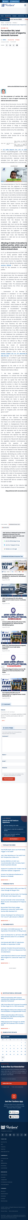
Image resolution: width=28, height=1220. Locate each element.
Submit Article (4, 1193)
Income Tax (8, 16)
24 (3, 1054)
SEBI (2, 1161)
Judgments (4, 1179)
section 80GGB (6, 265)
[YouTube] (10, 1134)
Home (2, 16)
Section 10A (6, 527)
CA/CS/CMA (4, 1168)
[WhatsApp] (21, 1134)
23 (25, 1051)
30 (25, 1054)
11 (6, 1048)
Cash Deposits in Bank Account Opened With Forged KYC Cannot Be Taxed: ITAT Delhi (13, 957)
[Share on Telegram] (17, 45)
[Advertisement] (14, 69)
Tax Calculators (5, 1184)
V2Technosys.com (5, 1208)
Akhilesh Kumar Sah (15, 524)
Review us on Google (11, 549)
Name (4, 754)
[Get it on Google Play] (14, 1112)
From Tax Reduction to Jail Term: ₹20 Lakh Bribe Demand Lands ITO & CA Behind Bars (14, 936)
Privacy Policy (4, 1211)
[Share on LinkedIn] (10, 45)
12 (10, 1048)
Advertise (3, 1196)
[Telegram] (25, 1134)
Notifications (4, 1175)
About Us (3, 1191)
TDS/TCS (3, 1149)
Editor (4, 40)
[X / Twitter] (6, 1134)
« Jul (2, 1060)
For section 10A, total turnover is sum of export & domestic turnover (13, 33)
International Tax (5, 1151)
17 (2, 1051)
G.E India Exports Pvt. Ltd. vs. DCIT (15, 149)
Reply (3, 720)
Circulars (3, 1177)
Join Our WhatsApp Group (12, 541)
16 (25, 1048)
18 (6, 1051)
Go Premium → (14, 839)
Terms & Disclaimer (13, 1211)
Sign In (23, 1)
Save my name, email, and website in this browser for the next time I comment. (14, 774)
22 (21, 1051)
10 (2, 1048)
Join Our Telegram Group (12, 545)
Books (6, 1)
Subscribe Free (7, 1083)
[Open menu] (25, 5)
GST (2, 1144)
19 (10, 1051)
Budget (14, 16)
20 (14, 1051)
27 (14, 1054)
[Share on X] (6, 45)
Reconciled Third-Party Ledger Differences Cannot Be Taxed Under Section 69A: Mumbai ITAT (12, 909)
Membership (4, 1201)
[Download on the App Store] (14, 1116)
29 (21, 1054)
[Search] (26, 16)
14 (17, 1048)
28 (17, 1054)
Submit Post (15, 1)
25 (6, 1054)
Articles (15, 22)
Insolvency (3, 1165)
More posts (4, 880)
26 (10, 1054)
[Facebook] (2, 1134)
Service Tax (21, 16)
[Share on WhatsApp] (13, 45)
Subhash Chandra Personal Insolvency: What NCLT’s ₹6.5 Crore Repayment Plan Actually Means (13, 950)
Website (4, 767)
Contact (3, 1198)
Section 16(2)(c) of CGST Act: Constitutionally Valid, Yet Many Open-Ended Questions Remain (13, 863)
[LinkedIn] (13, 1134)
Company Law (4, 1158)
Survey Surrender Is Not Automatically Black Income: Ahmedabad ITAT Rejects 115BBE (13, 901)
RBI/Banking (4, 1163)
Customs (3, 1147)
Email (4, 761)
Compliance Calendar (6, 1182)
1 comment (13, 41)
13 (13, 1048)
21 (17, 1051)
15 (21, 1048)
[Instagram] (17, 1134)
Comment (5, 736)
